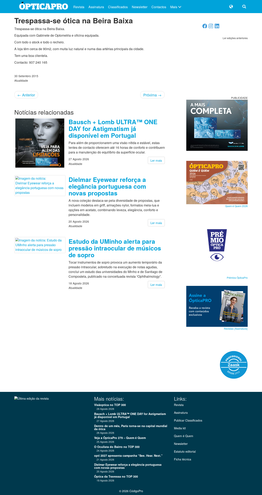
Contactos (158, 7)
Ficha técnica (182, 459)
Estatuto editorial (185, 451)
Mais (174, 7)
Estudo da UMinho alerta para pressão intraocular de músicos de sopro (115, 248)
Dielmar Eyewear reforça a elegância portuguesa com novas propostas (107, 186)
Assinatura (96, 7)
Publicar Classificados (188, 420)
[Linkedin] (217, 27)
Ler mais (156, 160)
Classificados (118, 7)
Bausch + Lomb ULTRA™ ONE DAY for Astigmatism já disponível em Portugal (113, 128)
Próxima (152, 94)
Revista (78, 7)
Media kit (180, 428)
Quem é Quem (183, 436)
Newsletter (139, 7)
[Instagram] (211, 27)
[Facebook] (204, 27)
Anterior (26, 94)
